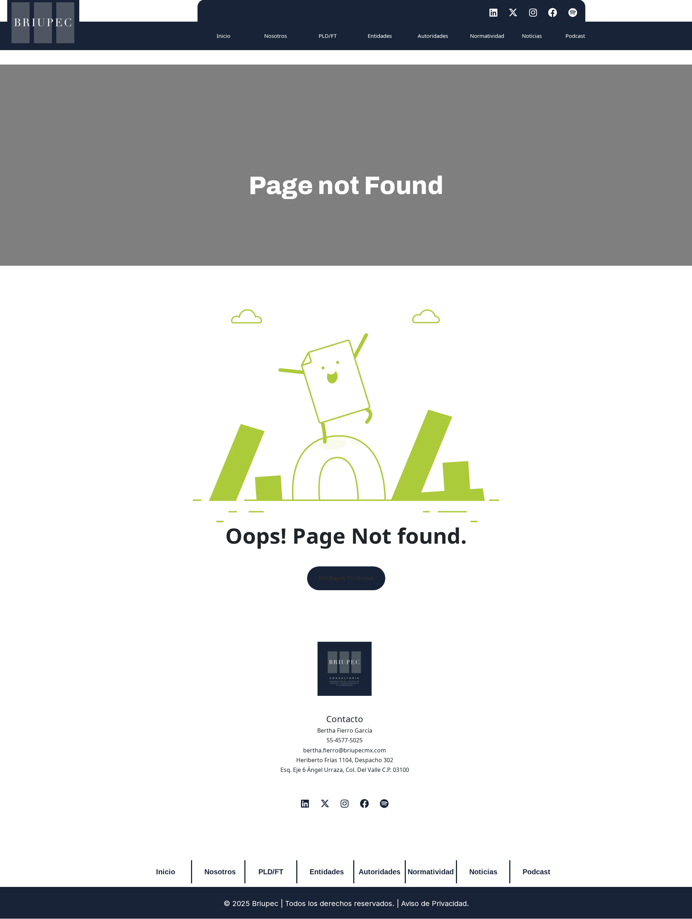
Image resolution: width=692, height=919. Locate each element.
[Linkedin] (493, 12)
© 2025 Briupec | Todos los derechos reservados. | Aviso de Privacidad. (346, 903)
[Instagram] (533, 12)
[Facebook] (553, 12)
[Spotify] (573, 12)
